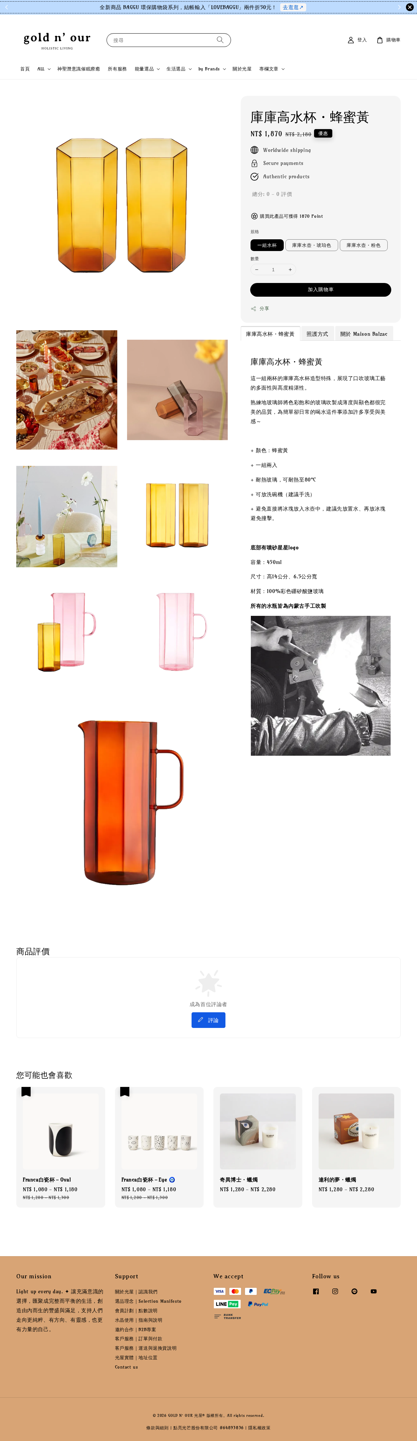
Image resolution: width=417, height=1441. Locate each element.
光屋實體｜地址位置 (136, 1357)
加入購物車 (321, 289)
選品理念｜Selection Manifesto (148, 1301)
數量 (255, 258)
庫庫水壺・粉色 (364, 245)
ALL (41, 69)
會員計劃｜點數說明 (136, 1311)
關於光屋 (242, 69)
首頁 (25, 69)
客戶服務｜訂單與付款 (139, 1339)
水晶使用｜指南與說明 (139, 1320)
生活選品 (175, 69)
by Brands (209, 69)
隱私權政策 (259, 1427)
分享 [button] (264, 308)
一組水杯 (267, 245)
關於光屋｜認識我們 (136, 1292)
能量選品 (144, 69)
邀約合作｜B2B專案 (135, 1329)
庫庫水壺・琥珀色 (311, 245)
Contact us (126, 1367)
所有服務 (117, 69)
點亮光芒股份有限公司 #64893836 (208, 1427)
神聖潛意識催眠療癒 (78, 69)
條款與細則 (157, 1427)
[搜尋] (220, 40)
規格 (255, 231)
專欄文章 (268, 69)
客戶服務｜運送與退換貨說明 (146, 1348)
